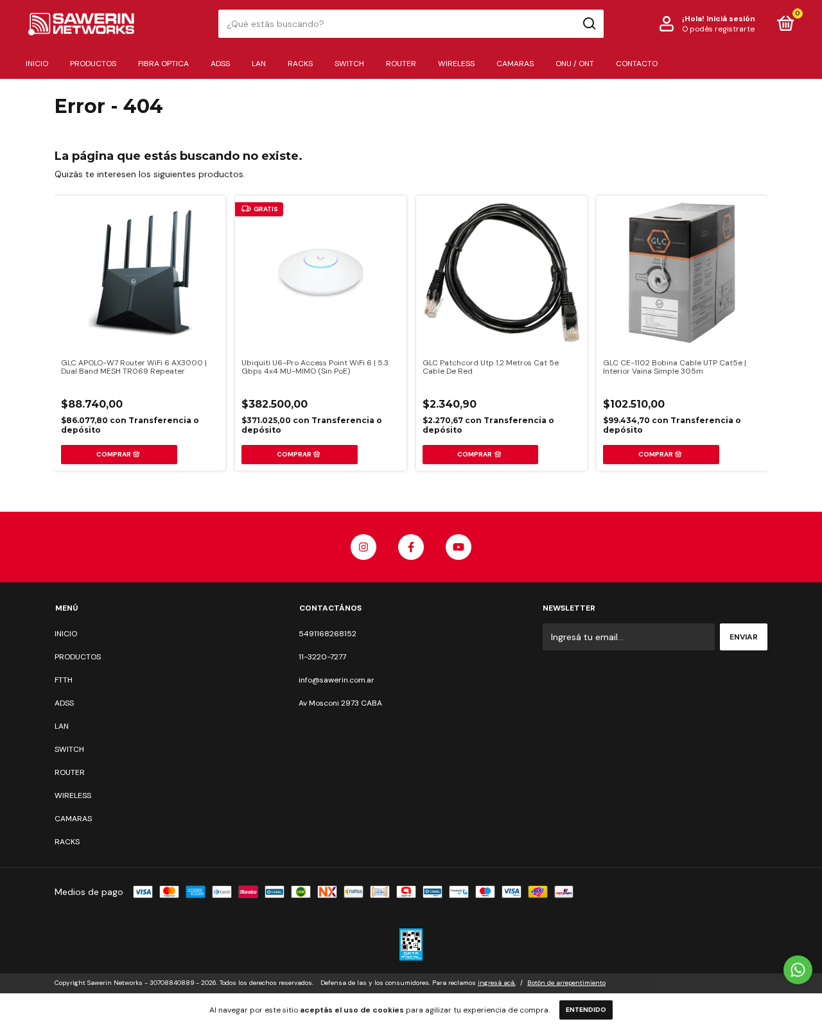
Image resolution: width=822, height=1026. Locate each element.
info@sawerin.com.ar (336, 680)
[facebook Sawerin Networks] (411, 547)
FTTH (64, 680)
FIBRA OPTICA (163, 63)
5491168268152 (327, 634)
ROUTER (401, 63)
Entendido (586, 1009)
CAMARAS (515, 63)
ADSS (220, 63)
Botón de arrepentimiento (566, 982)
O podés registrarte (718, 29)
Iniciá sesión (730, 18)
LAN (259, 63)
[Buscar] (588, 23)
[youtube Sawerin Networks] (458, 547)
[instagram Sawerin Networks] (363, 547)
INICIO (37, 63)
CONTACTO (637, 63)
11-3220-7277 (322, 657)
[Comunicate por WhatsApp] (797, 969)
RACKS (300, 63)
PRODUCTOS (93, 63)
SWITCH (349, 63)
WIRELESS (456, 63)
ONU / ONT (574, 63)
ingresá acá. (497, 982)
